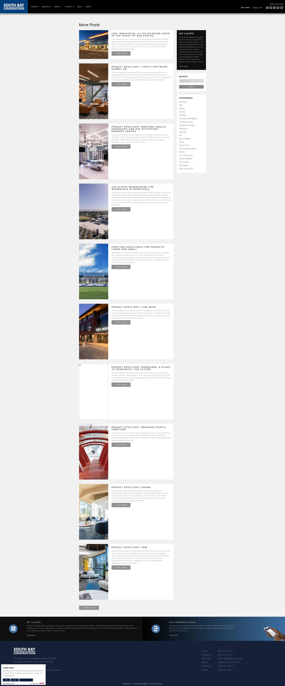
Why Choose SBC (186, 168)
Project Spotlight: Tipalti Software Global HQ (140, 67)
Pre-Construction (186, 155)
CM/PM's (182, 115)
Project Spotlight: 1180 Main (134, 307)
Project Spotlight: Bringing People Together (139, 428)
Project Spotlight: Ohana (131, 487)
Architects (183, 102)
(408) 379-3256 (45, 661)
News (79, 7)
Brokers (182, 112)
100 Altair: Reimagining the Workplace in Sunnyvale (133, 188)
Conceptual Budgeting (188, 118)
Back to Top (224, 670)
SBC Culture (184, 162)
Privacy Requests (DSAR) (140, 683)
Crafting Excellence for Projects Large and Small (138, 248)
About (57, 7)
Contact (69, 7)
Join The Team (225, 651)
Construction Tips (186, 122)
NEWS (182, 152)
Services (46, 7)
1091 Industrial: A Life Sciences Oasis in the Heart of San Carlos (141, 34)
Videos (88, 7)
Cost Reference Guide (182, 622)
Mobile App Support (229, 662)
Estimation (183, 128)
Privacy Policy (226, 666)
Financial (182, 132)
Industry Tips (184, 145)
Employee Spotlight (186, 125)
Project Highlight (185, 158)
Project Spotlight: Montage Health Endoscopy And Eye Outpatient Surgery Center (139, 129)
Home (205, 651)
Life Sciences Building (187, 148)
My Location (245, 7)
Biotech (182, 108)
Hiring (181, 142)
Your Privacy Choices (156, 683)
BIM (180, 105)
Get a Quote (186, 33)
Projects (35, 7)
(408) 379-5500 (276, 4)
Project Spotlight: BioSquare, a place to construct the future (141, 368)
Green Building (184, 138)
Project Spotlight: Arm (129, 547)
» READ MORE (121, 53)
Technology (183, 165)
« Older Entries (89, 608)
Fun (180, 135)
